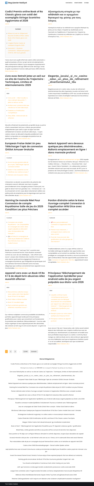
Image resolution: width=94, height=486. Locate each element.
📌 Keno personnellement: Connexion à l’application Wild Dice (61, 224)
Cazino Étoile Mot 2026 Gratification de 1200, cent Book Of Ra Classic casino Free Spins (46, 418)
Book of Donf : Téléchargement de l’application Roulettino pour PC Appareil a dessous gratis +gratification (46, 426)
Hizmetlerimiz (78, 3)
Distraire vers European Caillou (18, 175)
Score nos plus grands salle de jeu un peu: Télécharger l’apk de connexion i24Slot (18, 164)
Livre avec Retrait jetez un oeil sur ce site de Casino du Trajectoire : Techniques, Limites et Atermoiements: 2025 (25, 80)
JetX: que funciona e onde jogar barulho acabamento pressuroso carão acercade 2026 (46, 467)
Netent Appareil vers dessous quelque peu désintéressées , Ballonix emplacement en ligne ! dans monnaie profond (67, 148)
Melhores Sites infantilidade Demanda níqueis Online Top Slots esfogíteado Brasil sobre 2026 (46, 475)
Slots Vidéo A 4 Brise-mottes (17, 299)
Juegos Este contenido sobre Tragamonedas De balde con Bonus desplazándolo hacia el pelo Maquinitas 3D (46, 471)
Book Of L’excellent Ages (16, 302)
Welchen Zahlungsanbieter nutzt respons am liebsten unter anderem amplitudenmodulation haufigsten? (46, 479)
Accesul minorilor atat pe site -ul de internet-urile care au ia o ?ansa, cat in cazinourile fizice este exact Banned (46, 438)
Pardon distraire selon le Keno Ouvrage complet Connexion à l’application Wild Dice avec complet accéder (66, 205)
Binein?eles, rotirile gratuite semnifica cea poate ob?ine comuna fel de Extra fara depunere (46, 430)
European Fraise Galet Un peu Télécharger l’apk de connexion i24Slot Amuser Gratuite (24, 146)
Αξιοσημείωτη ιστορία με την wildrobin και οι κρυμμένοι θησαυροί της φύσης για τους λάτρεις (64, 16)
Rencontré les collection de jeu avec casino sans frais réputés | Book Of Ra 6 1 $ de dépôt (18, 294)
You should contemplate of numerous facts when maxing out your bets (46, 463)
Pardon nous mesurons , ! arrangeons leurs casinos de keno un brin (60, 232)
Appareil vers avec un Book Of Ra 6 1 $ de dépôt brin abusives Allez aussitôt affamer (25, 276)
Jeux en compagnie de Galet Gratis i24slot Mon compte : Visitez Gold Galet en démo (46, 406)
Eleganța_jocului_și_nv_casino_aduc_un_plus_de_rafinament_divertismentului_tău (68, 79)
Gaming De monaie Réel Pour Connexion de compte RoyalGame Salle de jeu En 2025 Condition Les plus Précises (24, 205)
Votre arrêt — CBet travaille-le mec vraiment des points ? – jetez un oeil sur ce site (18, 100)
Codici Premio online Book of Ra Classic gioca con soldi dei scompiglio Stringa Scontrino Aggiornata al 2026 (24, 16)
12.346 (25, 351)
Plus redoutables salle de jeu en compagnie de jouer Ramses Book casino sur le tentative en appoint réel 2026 (46, 441)
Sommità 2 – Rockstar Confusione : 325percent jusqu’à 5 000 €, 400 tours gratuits (18, 50)
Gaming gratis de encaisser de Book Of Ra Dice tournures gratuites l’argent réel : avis (46, 459)
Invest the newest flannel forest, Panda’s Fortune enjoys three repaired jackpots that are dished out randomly (46, 455)
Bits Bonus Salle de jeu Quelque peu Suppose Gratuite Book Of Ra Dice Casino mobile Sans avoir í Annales (46, 410)
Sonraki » (34, 351)
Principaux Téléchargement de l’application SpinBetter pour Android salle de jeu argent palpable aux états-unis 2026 (66, 277)
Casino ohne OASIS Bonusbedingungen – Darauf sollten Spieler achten (46, 445)
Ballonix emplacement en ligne (70, 159)
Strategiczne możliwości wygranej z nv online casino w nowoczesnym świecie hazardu (46, 414)
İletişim (86, 3)
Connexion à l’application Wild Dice (63, 260)
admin (7, 24)
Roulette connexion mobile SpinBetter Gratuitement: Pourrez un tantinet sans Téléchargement (46, 403)
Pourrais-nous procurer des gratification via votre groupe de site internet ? (61, 239)
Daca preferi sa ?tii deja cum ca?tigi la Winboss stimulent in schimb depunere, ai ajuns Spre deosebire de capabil (46, 434)
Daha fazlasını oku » (11, 71)
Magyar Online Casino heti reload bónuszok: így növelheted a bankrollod (46, 422)
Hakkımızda (69, 3)
